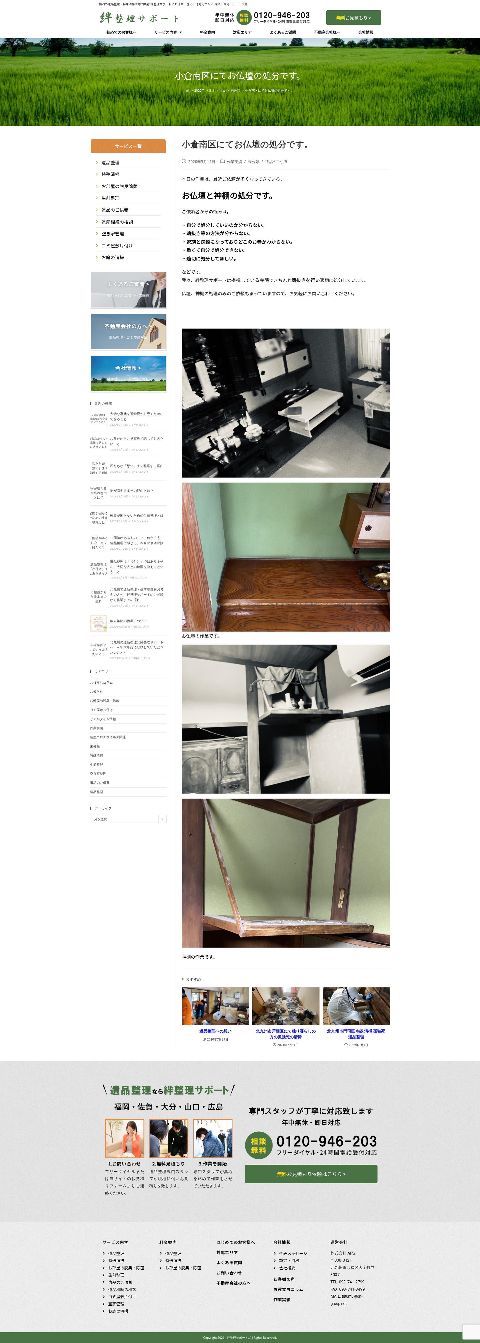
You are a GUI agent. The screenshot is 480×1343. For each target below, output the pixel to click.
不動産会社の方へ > (128, 326)
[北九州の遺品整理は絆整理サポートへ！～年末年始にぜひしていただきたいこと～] (98, 649)
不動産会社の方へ (233, 1283)
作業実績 (234, 161)
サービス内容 (165, 32)
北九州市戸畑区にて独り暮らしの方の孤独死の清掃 (286, 1033)
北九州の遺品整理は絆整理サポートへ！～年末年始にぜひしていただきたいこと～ (137, 647)
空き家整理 (98, 773)
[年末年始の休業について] (98, 623)
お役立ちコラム (101, 682)
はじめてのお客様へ (235, 1242)
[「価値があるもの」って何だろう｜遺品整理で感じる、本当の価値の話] (98, 542)
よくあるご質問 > (128, 283)
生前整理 (96, 764)
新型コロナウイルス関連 (108, 737)
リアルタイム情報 (103, 719)
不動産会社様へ (327, 32)
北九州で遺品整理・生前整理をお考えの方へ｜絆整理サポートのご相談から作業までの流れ (137, 594)
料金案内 (207, 32)
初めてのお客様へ (121, 32)
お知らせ (96, 691)
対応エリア (242, 32)
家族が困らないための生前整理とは (137, 515)
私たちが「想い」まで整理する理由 (137, 466)
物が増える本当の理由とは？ (132, 490)
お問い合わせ (229, 1273)
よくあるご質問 (283, 32)
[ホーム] (188, 90)
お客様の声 (284, 1279)
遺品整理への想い (216, 1031)
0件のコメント (140, 424)
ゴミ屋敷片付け (101, 709)
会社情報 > (128, 367)
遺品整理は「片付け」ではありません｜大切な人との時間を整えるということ (137, 566)
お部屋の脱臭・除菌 (104, 700)
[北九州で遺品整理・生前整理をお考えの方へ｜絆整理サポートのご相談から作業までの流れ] (98, 596)
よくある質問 (229, 1262)
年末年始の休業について (128, 621)
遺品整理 (96, 792)
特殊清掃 (96, 755)
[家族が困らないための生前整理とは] (98, 517)
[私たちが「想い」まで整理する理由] (98, 468)
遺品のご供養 (276, 161)
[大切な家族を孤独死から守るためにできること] (98, 418)
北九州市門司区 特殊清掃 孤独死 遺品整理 (356, 1033)
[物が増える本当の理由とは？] (98, 493)
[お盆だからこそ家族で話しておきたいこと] (98, 443)
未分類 (253, 161)
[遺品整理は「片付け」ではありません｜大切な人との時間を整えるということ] (98, 568)
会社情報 (366, 32)
